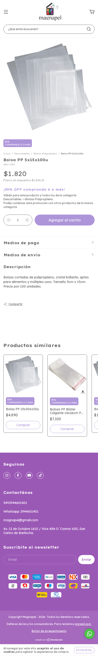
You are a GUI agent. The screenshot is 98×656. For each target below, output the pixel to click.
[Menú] (6, 12)
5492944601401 (15, 503)
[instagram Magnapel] (6, 475)
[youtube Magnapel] (29, 475)
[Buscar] (89, 29)
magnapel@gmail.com (20, 520)
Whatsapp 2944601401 (21, 511)
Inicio (6, 153)
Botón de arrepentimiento (49, 631)
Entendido (84, 650)
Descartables (22, 153)
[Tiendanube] (49, 640)
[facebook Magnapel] (18, 475)
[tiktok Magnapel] (40, 475)
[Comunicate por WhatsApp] (89, 634)
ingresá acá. (83, 624)
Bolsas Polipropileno (45, 153)
